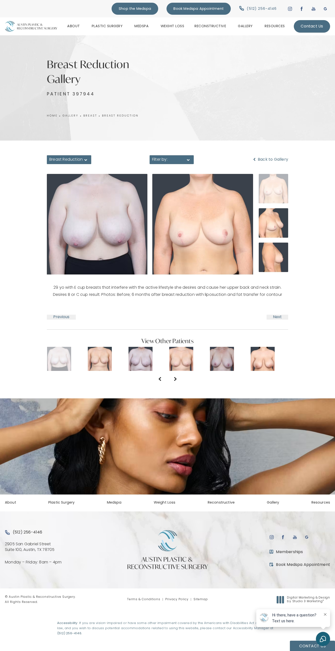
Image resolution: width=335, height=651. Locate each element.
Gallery (70, 116)
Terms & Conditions (143, 599)
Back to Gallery (272, 160)
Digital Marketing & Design (308, 600)
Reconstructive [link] (210, 26)
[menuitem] (74, 26)
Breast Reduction (120, 116)
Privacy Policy (177, 599)
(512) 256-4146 (69, 633)
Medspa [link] (141, 26)
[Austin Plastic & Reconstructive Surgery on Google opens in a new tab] (325, 9)
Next (277, 317)
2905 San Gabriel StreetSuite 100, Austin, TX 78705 (29, 547)
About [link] (73, 26)
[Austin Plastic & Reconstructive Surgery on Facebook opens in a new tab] (302, 9)
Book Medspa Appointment (198, 9)
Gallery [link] (245, 26)
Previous (61, 317)
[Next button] (175, 380)
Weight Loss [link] (172, 26)
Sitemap (200, 599)
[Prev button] (160, 380)
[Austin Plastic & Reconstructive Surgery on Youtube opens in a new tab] (313, 9)
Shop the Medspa (135, 9)
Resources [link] (275, 26)
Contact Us (312, 26)
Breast (90, 116)
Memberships (289, 552)
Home (52, 116)
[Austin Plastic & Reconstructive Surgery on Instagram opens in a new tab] (290, 9)
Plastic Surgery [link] (107, 26)
